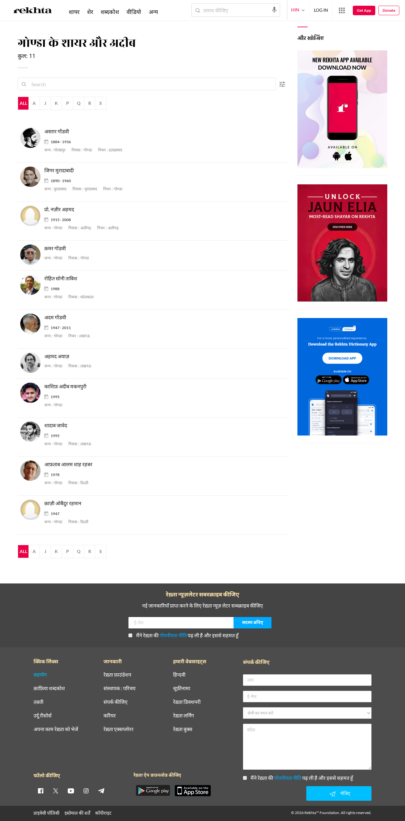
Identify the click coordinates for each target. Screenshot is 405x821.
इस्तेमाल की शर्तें (77, 813)
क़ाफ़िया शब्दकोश (49, 688)
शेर (90, 11)
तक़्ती (38, 702)
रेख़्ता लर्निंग (183, 715)
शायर (74, 11)
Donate (389, 10)
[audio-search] (274, 9)
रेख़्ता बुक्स (182, 729)
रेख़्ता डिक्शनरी (187, 702)
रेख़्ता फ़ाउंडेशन (117, 675)
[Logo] (32, 11)
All (23, 103)
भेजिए (345, 793)
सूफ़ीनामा (181, 688)
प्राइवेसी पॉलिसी (46, 813)
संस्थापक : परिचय (119, 688)
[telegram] (101, 791)
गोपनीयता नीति (173, 635)
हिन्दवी (179, 675)
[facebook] (40, 791)
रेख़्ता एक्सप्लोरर (118, 729)
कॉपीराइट (103, 813)
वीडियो (134, 11)
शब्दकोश (110, 11)
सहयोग (40, 675)
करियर (109, 715)
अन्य (153, 11)
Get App (364, 10)
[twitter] (56, 791)
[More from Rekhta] (341, 10)
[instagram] (86, 791)
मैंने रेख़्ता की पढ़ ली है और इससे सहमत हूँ (187, 635)
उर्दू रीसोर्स (43, 715)
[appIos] (193, 790)
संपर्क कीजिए (115, 702)
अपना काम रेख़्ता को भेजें (56, 729)
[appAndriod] (153, 790)
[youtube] (71, 791)
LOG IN (321, 10)
